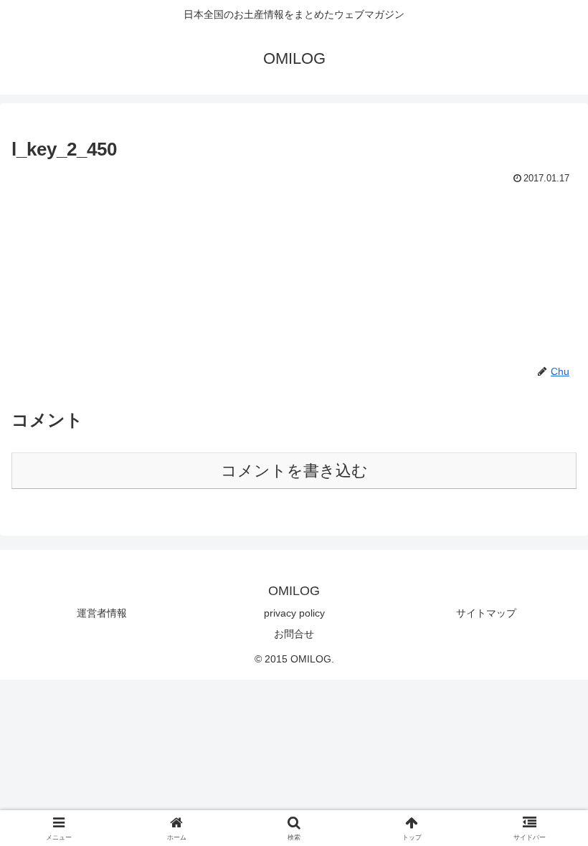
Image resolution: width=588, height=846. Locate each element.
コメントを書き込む (294, 471)
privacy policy (294, 613)
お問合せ (294, 634)
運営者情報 (102, 613)
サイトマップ (486, 613)
